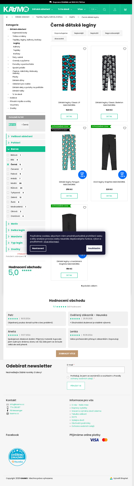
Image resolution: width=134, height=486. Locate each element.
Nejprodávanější (112, 33)
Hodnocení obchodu (67, 300)
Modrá (16, 183)
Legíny (16, 43)
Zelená (16, 197)
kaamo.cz (14, 413)
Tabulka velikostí (79, 414)
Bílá (14, 159)
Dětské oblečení (18, 29)
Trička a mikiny (19, 36)
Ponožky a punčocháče (23, 64)
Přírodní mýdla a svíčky (20, 101)
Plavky (15, 77)
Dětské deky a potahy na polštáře (28, 87)
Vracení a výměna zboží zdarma (86, 411)
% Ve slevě (17, 94)
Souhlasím (94, 248)
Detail (69, 116)
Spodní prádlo (19, 67)
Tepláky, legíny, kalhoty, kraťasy (27, 39)
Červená (16, 169)
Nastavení (38, 248)
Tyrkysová (17, 192)
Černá (25, 124)
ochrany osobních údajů (82, 378)
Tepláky (16, 50)
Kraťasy (16, 53)
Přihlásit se (76, 385)
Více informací (51, 241)
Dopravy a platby (79, 408)
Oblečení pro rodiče (21, 84)
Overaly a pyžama (21, 60)
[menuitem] (42, 9)
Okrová (16, 211)
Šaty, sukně (18, 57)
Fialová (16, 174)
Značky (13, 108)
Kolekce (13, 97)
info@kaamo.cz (17, 404)
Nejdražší (94, 33)
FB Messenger (16, 410)
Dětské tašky (18, 90)
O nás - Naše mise (80, 405)
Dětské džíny (18, 80)
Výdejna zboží (78, 420)
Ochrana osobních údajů (83, 426)
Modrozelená (18, 206)
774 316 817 (15, 407)
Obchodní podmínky (81, 423)
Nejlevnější (79, 33)
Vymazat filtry (24, 254)
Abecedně (59, 38)
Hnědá (15, 178)
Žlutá (15, 202)
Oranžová (17, 216)
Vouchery (14, 105)
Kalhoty (16, 46)
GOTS (74, 417)
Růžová (16, 188)
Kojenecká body (20, 32)
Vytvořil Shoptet (120, 478)
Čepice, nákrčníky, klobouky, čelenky (25, 72)
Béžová (16, 155)
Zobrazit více (67, 353)
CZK (93, 9)
